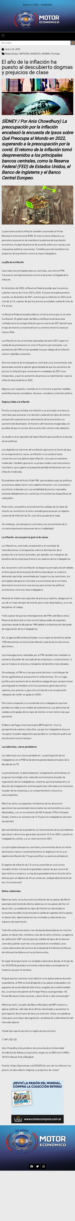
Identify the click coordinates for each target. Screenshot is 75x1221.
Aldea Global (11, 53)
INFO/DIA (24, 53)
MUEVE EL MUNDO (40, 53)
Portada (55, 53)
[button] (3, 35)
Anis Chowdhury (43, 121)
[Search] (72, 43)
